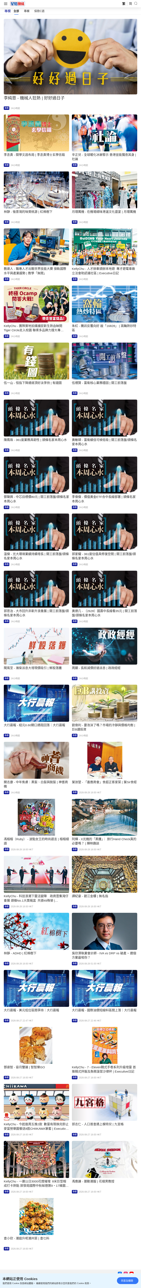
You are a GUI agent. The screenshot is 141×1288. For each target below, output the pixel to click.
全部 (16, 11)
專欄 (26, 11)
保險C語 (39, 11)
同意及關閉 (127, 1280)
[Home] (17, 3)
